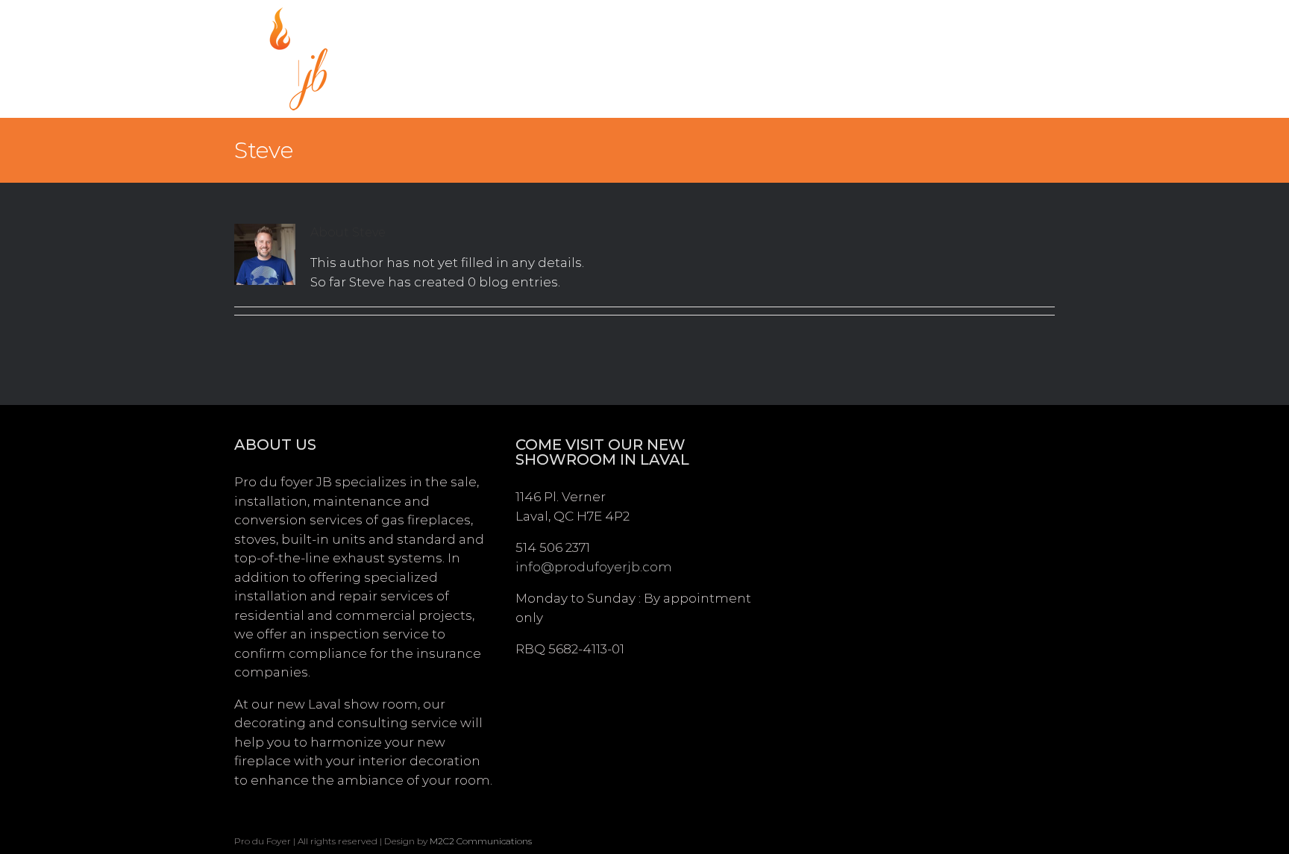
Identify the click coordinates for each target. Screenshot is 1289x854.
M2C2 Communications (481, 841)
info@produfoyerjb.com (593, 566)
